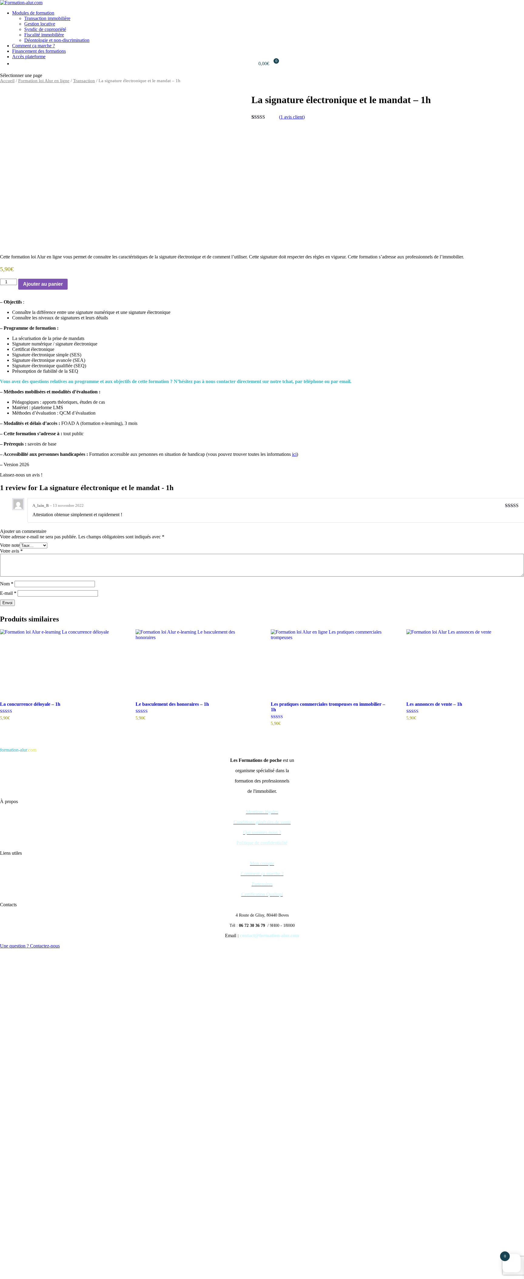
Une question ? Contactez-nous (30, 945)
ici (294, 454)
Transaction (84, 80)
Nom (6, 583)
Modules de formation (33, 12)
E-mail (8, 593)
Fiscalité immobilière (44, 34)
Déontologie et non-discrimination (56, 40)
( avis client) (292, 116)
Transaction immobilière (47, 18)
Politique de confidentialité (262, 842)
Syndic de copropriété (45, 29)
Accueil (7, 80)
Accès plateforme (28, 56)
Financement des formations (39, 51)
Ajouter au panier (43, 284)
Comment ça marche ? (33, 45)
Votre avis (11, 551)
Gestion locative (39, 23)
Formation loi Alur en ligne (43, 80)
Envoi (7, 603)
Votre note (10, 545)
